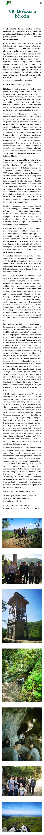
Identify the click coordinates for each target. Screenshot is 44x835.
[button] (3, 3)
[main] (22, 13)
